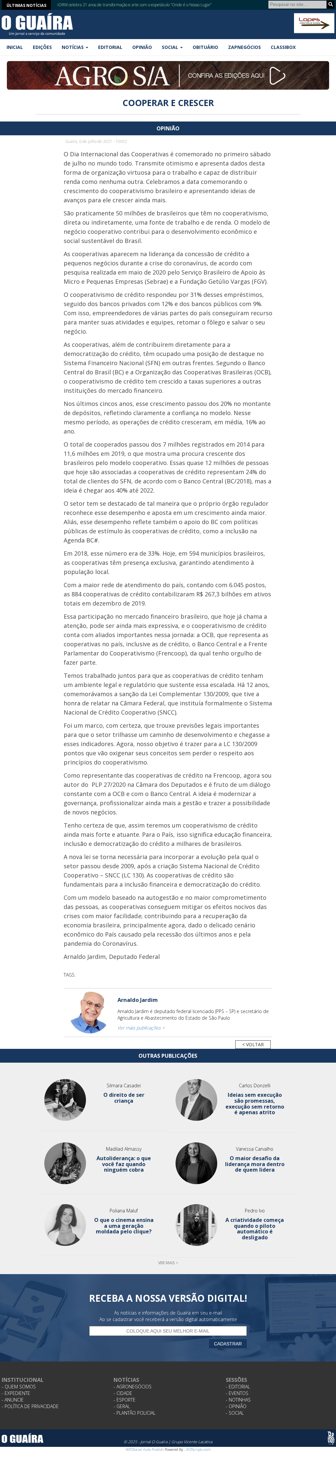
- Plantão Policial (135, 1413)
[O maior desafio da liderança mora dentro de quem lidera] (196, 1163)
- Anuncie (13, 1400)
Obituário (205, 47)
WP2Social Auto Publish (145, 1449)
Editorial (110, 47)
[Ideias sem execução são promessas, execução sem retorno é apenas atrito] (196, 1100)
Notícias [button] (73, 47)
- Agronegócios (133, 1386)
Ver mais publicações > (141, 1028)
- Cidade (123, 1393)
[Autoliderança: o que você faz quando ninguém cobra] (65, 1163)
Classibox (283, 47)
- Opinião (236, 1406)
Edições (42, 47)
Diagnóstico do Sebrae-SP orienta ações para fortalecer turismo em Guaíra (122, 5)
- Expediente (16, 1393)
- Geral (122, 1406)
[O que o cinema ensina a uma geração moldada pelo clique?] (65, 1225)
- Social (235, 1413)
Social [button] (170, 47)
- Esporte (125, 1400)
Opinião (142, 47)
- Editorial (238, 1386)
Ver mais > (168, 1263)
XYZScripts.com (198, 1449)
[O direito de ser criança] (65, 1100)
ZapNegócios (244, 47)
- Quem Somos (19, 1386)
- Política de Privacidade (30, 1406)
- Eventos (237, 1393)
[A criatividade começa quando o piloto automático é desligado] (196, 1225)
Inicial (15, 47)
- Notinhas (238, 1400)
